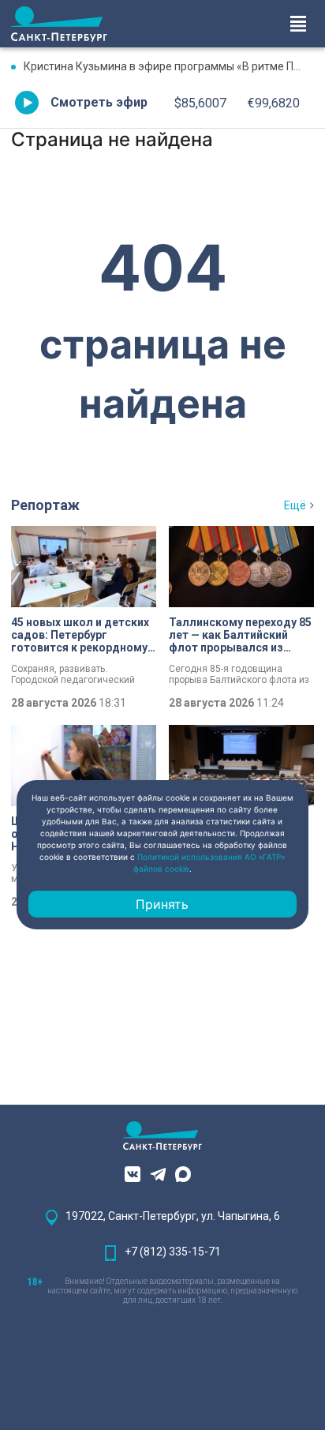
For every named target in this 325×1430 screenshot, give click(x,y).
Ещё (295, 505)
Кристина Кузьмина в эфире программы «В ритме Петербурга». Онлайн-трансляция (169, 66)
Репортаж (45, 505)
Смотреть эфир (99, 102)
